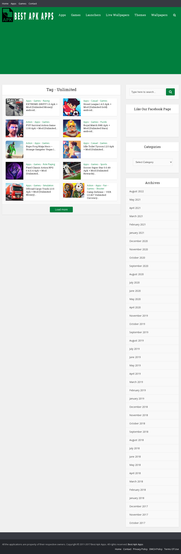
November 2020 (138, 249)
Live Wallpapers (117, 15)
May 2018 (135, 465)
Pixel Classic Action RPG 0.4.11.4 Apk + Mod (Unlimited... (39, 170)
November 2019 (138, 315)
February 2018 (137, 489)
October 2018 (137, 423)
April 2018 (135, 473)
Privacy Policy (140, 549)
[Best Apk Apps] (28, 15)
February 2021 (137, 224)
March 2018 (136, 481)
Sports (103, 164)
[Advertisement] (90, 49)
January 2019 (136, 398)
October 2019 (137, 324)
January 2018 (136, 498)
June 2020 (135, 290)
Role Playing (49, 164)
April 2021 (135, 208)
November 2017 (138, 514)
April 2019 (135, 373)
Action (29, 121)
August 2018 (136, 440)
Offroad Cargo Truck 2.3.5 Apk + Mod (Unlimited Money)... (40, 191)
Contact (33, 3)
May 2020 (135, 299)
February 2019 (137, 390)
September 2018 (138, 431)
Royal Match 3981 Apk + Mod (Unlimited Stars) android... (96, 128)
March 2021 (136, 216)
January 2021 (136, 232)
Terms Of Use (171, 549)
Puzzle (103, 121)
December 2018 (138, 406)
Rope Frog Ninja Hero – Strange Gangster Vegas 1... (41, 148)
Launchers (93, 15)
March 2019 (136, 382)
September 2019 (138, 332)
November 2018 (138, 415)
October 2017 (137, 523)
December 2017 (138, 506)
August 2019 (136, 340)
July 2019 (134, 348)
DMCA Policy (155, 549)
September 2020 (138, 266)
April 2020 (135, 307)
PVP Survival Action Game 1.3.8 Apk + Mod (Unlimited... (41, 127)
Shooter (100, 188)
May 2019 (135, 365)
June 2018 (135, 456)
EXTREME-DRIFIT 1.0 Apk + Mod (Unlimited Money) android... (41, 107)
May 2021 (135, 199)
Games (22, 3)
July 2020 (134, 282)
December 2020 (138, 241)
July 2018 (134, 448)
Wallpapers (159, 15)
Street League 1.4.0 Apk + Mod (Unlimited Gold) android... (97, 107)
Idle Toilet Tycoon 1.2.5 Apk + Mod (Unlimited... (98, 148)
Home (5, 3)
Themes (140, 15)
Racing (46, 100)
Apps (13, 3)
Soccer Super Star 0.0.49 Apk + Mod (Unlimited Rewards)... (96, 170)
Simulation (48, 185)
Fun (105, 185)
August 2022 (136, 191)
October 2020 (137, 257)
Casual (94, 100)
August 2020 (136, 274)
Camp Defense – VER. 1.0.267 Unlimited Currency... (99, 194)
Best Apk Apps (135, 544)
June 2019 (135, 357)
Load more (61, 209)
